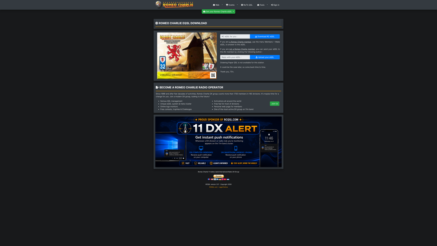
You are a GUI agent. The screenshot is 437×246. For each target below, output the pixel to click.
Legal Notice (223, 187)
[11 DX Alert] (218, 141)
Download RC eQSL (265, 36)
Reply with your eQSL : (231, 57)
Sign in (276, 5)
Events (231, 5)
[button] (217, 5)
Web (217, 5)
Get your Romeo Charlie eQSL (218, 11)
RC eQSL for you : (229, 36)
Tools (261, 5)
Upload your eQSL (266, 57)
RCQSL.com (213, 187)
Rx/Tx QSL (248, 5)
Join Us (274, 103)
